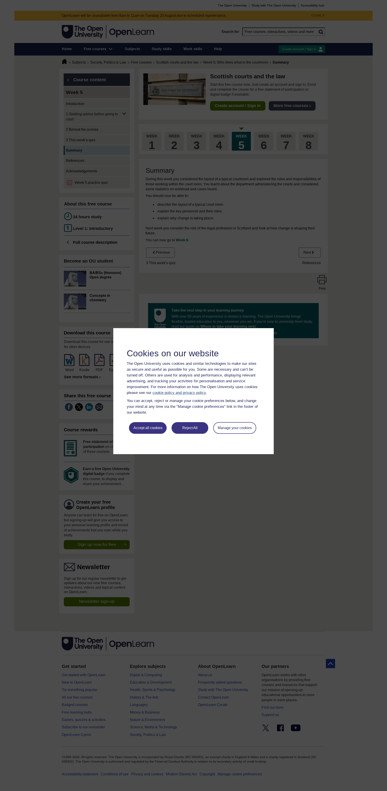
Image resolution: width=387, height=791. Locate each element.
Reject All (190, 428)
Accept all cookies (147, 428)
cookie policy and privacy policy (179, 393)
